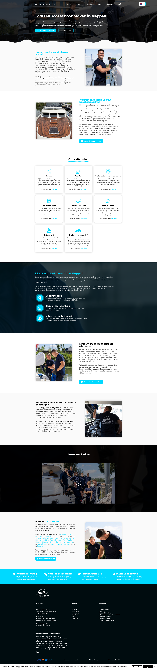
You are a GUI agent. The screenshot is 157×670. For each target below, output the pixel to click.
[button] (119, 4)
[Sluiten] (155, 667)
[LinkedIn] (37, 652)
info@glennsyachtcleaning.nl (46, 611)
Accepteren (148, 667)
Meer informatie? (49, 189)
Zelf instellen (136, 667)
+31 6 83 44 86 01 (42, 613)
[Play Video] (78, 483)
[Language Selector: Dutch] (142, 4)
